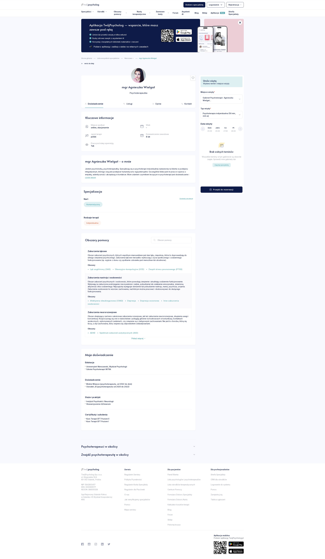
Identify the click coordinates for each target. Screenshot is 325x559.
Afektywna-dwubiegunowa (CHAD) (106, 301)
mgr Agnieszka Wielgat (148, 58)
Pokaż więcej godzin (222, 182)
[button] (193, 77)
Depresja (131, 301)
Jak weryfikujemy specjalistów (137, 499)
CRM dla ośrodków (219, 479)
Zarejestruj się (216, 495)
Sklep (204, 13)
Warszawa (128, 58)
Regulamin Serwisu (132, 474)
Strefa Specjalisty (234, 13)
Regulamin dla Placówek (134, 489)
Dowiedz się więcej (186, 198)
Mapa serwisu (130, 510)
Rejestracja (234, 5)
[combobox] (221, 99)
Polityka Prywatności (133, 479)
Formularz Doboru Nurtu (178, 499)
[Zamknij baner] (240, 22)
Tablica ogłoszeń (218, 499)
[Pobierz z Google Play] (184, 32)
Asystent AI (186, 13)
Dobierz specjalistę (194, 5)
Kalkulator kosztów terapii (178, 505)
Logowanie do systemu (220, 485)
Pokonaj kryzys (174, 525)
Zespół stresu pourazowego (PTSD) (165, 269)
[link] (87, 63)
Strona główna (86, 58)
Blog (197, 13)
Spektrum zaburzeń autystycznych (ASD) (119, 333)
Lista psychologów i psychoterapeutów (184, 479)
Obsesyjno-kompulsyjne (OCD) (129, 269)
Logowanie (214, 5)
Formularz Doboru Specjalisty (180, 495)
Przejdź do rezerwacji (223, 190)
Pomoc (127, 505)
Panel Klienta (173, 474)
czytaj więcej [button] (90, 177)
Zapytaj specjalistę (222, 165)
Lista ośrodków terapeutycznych (181, 485)
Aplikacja (217, 13)
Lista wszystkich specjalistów (108, 58)
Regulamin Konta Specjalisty (136, 485)
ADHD (92, 333)
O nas (126, 495)
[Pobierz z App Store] (184, 39)
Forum (175, 13)
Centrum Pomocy (175, 489)
